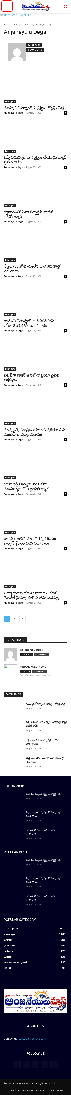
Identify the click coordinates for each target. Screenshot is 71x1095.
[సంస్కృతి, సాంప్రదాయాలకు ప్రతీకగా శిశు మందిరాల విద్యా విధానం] (35, 409)
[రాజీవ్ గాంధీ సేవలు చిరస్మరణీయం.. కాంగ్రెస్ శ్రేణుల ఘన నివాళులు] (35, 518)
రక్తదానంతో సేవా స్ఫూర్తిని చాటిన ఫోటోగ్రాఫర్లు (41, 832)
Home (7, 24)
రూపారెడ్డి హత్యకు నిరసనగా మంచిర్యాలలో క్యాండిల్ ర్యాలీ (26, 486)
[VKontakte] (54, 1064)
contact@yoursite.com (32, 1038)
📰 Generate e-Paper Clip (16, 15)
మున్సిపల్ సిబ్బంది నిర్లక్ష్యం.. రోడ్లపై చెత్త (34, 108)
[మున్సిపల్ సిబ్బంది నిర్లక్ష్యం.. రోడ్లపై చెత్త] (35, 87)
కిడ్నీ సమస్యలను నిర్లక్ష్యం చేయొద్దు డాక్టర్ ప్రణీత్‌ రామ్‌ (44, 814)
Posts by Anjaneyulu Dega (39, 24)
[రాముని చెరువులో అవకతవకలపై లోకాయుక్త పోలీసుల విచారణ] (35, 300)
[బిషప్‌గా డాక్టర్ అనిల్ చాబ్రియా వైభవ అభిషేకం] (35, 355)
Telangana (10, 101)
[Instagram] (44, 1064)
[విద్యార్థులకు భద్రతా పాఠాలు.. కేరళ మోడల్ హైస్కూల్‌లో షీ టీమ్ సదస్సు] (35, 573)
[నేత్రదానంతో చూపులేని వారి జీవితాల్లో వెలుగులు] (35, 246)
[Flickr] (35, 1064)
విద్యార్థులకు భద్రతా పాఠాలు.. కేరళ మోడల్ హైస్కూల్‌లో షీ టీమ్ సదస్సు (31, 595)
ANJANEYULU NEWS (33, 666)
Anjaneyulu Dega (13, 112)
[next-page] (30, 619)
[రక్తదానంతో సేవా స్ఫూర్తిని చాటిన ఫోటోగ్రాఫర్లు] (35, 191)
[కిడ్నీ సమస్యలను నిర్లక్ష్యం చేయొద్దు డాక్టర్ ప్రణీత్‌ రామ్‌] (35, 137)
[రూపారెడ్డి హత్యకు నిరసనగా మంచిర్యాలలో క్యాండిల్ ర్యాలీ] (35, 464)
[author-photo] (17, 52)
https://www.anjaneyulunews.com (35, 675)
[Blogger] (17, 1064)
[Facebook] (26, 1064)
